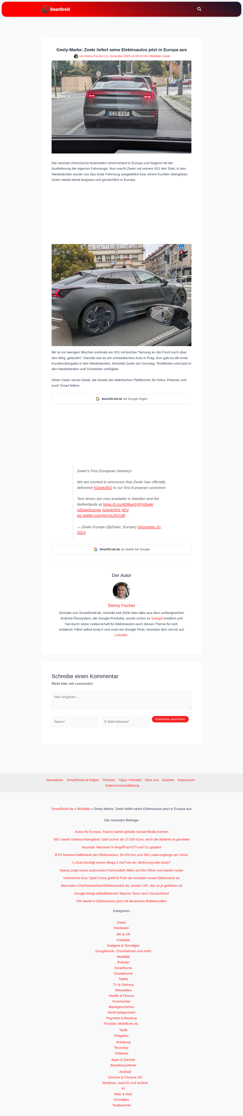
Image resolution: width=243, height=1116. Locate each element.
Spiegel (157, 618)
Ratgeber (121, 1036)
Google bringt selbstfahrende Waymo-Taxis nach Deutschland (121, 893)
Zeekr (166, 56)
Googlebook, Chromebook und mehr (123, 951)
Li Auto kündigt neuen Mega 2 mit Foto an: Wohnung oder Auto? (122, 862)
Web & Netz (123, 1094)
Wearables (123, 990)
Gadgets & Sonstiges (123, 945)
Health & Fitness (121, 996)
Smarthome (123, 968)
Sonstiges (121, 1099)
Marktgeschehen (121, 1007)
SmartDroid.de (62, 809)
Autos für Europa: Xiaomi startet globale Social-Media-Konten (121, 832)
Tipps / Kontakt (130, 780)
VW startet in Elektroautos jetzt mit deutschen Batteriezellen (121, 901)
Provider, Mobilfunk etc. (121, 1023)
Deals (121, 922)
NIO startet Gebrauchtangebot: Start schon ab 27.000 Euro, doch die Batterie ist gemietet (121, 839)
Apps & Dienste (123, 1060)
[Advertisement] (121, 213)
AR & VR (123, 934)
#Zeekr (148, 504)
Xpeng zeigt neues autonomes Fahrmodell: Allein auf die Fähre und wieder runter (121, 870)
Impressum (186, 780)
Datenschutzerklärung (122, 785)
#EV (125, 510)
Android (125, 1072)
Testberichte (121, 1105)
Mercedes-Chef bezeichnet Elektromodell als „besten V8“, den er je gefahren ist (121, 885)
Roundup (121, 1047)
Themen (108, 780)
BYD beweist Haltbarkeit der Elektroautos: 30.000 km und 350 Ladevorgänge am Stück (121, 855)
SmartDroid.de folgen (83, 780)
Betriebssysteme (123, 1065)
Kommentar (121, 1001)
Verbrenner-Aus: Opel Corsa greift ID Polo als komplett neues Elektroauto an (121, 878)
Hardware (121, 928)
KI (123, 1088)
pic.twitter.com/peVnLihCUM (101, 515)
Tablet (123, 979)
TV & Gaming (123, 985)
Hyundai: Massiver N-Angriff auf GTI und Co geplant (121, 847)
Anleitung (123, 1042)
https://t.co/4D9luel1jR (122, 504)
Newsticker (54, 780)
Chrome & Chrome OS (125, 1077)
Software (121, 1053)
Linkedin (121, 635)
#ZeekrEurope (89, 510)
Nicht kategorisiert (121, 1012)
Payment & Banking (121, 1018)
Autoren (168, 780)
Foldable (123, 940)
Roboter (123, 962)
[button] (199, 9)
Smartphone (123, 973)
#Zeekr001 (103, 488)
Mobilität (155, 56)
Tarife (123, 1030)
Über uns (152, 780)
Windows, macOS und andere (125, 1083)
